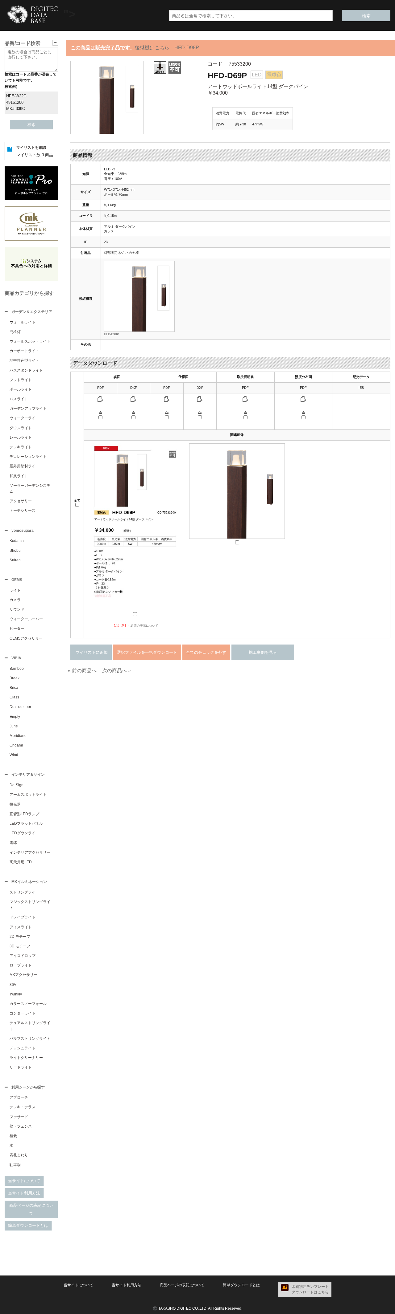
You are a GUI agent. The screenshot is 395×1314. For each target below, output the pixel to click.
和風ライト (19, 476)
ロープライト (21, 965)
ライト (15, 590)
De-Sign (16, 785)
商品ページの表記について (31, 1209)
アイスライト (21, 927)
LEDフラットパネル (26, 823)
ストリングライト (24, 892)
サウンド (17, 609)
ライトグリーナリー (26, 1058)
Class (14, 697)
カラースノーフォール (28, 1004)
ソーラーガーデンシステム (30, 488)
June (14, 726)
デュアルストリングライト (30, 1026)
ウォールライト (22, 322)
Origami (16, 745)
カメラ (15, 600)
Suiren (15, 560)
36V (13, 984)
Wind (14, 755)
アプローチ (19, 1097)
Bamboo (17, 668)
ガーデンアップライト (28, 408)
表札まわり (19, 1155)
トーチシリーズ (22, 510)
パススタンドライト (26, 370)
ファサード (19, 1117)
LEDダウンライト (24, 833)
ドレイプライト (22, 917)
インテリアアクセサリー (30, 852)
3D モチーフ (20, 946)
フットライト (21, 380)
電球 (13, 842)
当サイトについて (24, 1180)
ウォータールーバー (26, 619)
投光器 (15, 804)
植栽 (13, 1136)
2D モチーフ (20, 936)
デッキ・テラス (22, 1107)
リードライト (21, 1067)
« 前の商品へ (82, 670)
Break (14, 678)
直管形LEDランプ (24, 814)
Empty (15, 716)
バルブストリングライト (30, 1038)
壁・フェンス (21, 1126)
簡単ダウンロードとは (28, 1225)
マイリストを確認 (31, 147)
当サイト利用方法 (24, 1193)
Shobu (15, 550)
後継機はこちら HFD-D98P (167, 47)
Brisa (14, 687)
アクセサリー (21, 501)
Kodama (17, 541)
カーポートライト (24, 351)
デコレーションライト (28, 456)
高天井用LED (21, 862)
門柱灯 (15, 332)
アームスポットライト (28, 794)
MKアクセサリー (23, 975)
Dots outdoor (20, 707)
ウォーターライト (24, 418)
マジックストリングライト (30, 905)
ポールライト (21, 389)
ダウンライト (21, 428)
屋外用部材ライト (24, 466)
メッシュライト (22, 1048)
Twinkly (16, 994)
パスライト (19, 399)
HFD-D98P (111, 334)
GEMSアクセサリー (26, 638)
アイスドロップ (22, 956)
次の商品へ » (116, 670)
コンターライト (22, 1013)
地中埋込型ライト (24, 360)
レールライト (21, 437)
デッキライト (21, 447)
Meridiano (18, 736)
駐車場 (15, 1165)
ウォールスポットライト (30, 341)
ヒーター (17, 628)
